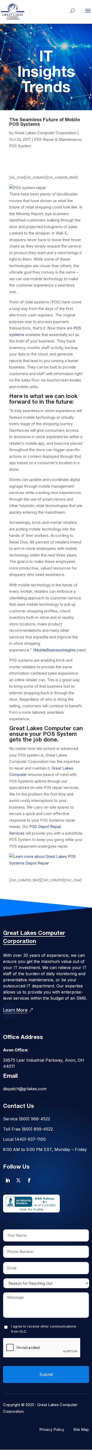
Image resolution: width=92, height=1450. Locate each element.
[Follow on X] (18, 1180)
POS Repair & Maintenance (57, 139)
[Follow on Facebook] (29, 1180)
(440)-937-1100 (30, 1139)
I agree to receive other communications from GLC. (43, 1328)
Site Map (81, 1429)
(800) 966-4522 (34, 1118)
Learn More (15, 1010)
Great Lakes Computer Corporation (45, 132)
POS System (20, 145)
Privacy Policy (51, 1429)
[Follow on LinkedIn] (7, 1180)
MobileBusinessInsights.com (59, 650)
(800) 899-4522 (37, 1129)
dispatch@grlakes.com (25, 1088)
